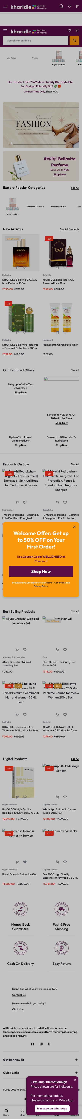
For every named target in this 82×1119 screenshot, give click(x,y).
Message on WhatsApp (52, 1108)
